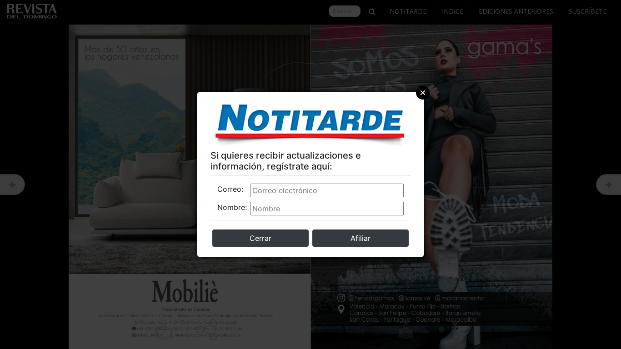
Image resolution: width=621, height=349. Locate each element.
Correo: (230, 189)
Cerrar (260, 238)
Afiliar (361, 238)
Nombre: (232, 207)
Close (423, 93)
